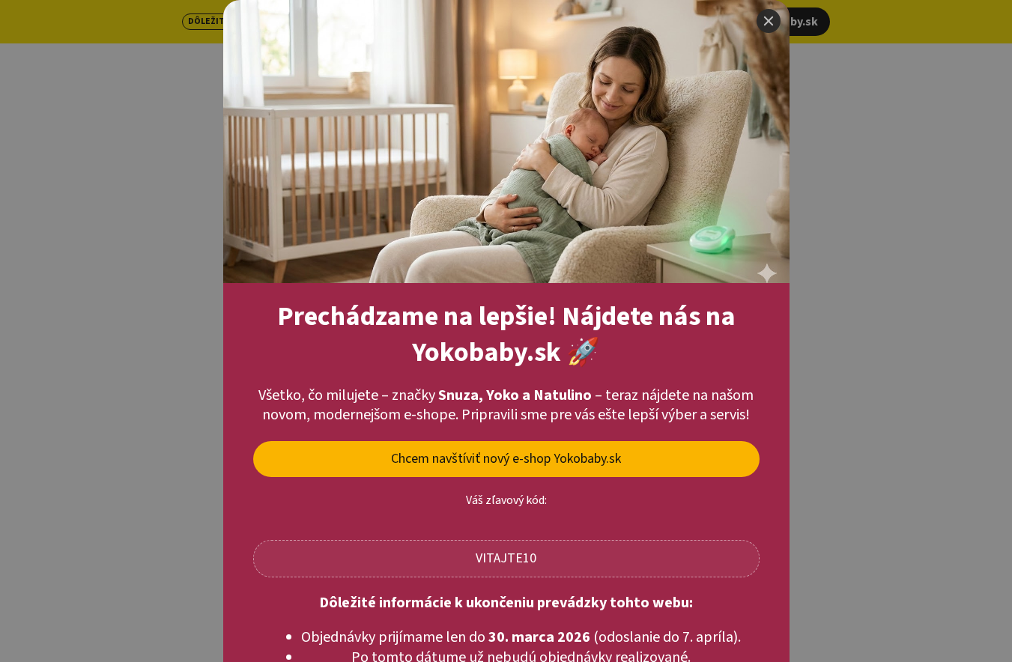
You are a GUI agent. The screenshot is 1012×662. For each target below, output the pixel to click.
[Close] (769, 21)
